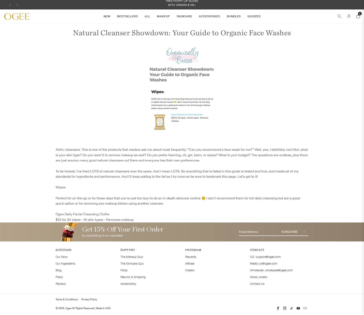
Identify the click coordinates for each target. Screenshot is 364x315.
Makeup (163, 16)
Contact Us (257, 283)
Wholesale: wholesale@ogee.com (271, 270)
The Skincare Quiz (132, 263)
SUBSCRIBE (289, 231)
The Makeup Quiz (131, 256)
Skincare (184, 16)
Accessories (209, 16)
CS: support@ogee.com (265, 256)
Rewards (190, 256)
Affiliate (189, 263)
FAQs (123, 270)
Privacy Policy (89, 299)
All (147, 16)
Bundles (234, 16)
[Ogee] (16, 16)
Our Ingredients (65, 263)
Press (59, 277)
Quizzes (254, 16)
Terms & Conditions (67, 299)
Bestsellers (127, 16)
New (107, 16)
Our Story (62, 256)
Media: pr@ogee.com (263, 263)
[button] (10, 4)
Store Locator (258, 277)
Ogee (68, 308)
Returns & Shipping (133, 277)
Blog (59, 270)
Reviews (61, 283)
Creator (189, 270)
